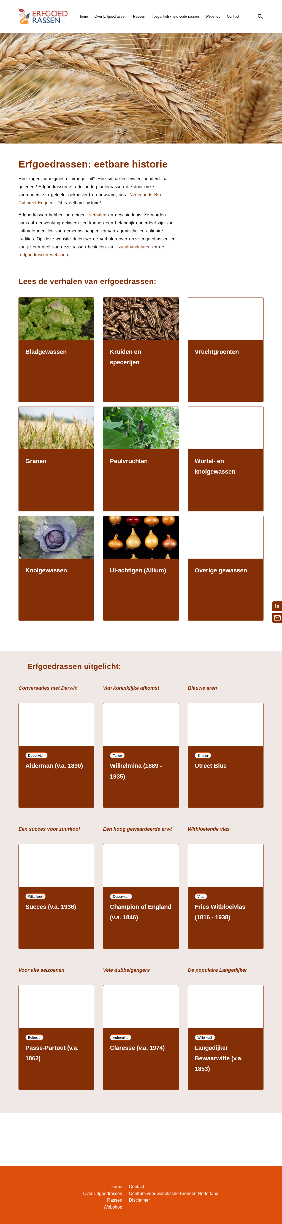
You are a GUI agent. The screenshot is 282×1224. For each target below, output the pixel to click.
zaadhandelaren (135, 247)
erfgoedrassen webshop (43, 254)
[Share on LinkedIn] (277, 606)
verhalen (97, 215)
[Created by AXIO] (259, 1187)
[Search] (260, 16)
